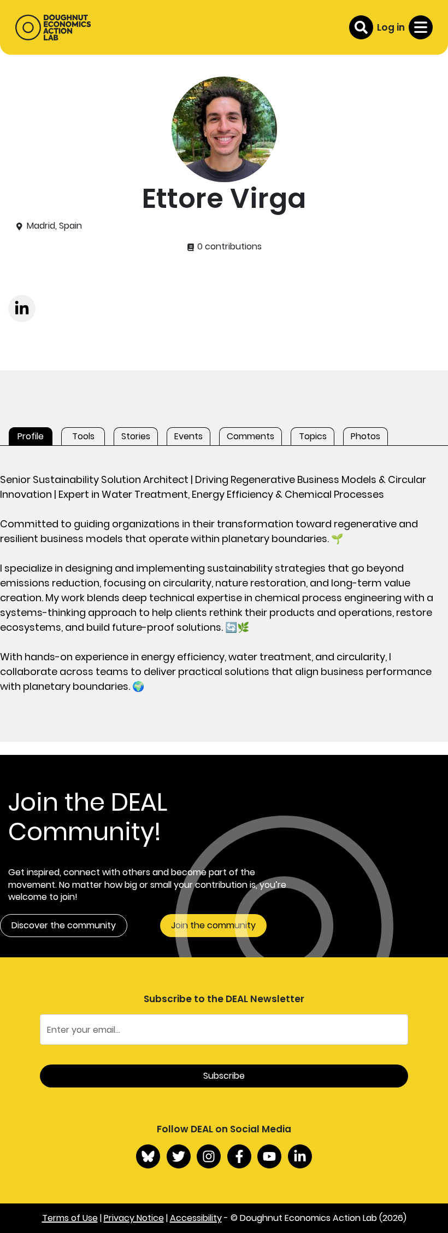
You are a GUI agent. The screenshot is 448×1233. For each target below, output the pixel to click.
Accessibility (196, 1218)
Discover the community (63, 925)
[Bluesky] (148, 1156)
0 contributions (228, 247)
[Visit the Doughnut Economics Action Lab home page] (53, 27)
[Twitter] (179, 1156)
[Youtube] (269, 1156)
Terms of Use (70, 1218)
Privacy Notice (134, 1218)
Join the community (213, 925)
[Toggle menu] (421, 27)
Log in (391, 27)
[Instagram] (209, 1156)
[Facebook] (239, 1156)
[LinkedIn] (300, 1156)
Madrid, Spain (54, 226)
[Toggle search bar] (361, 27)
